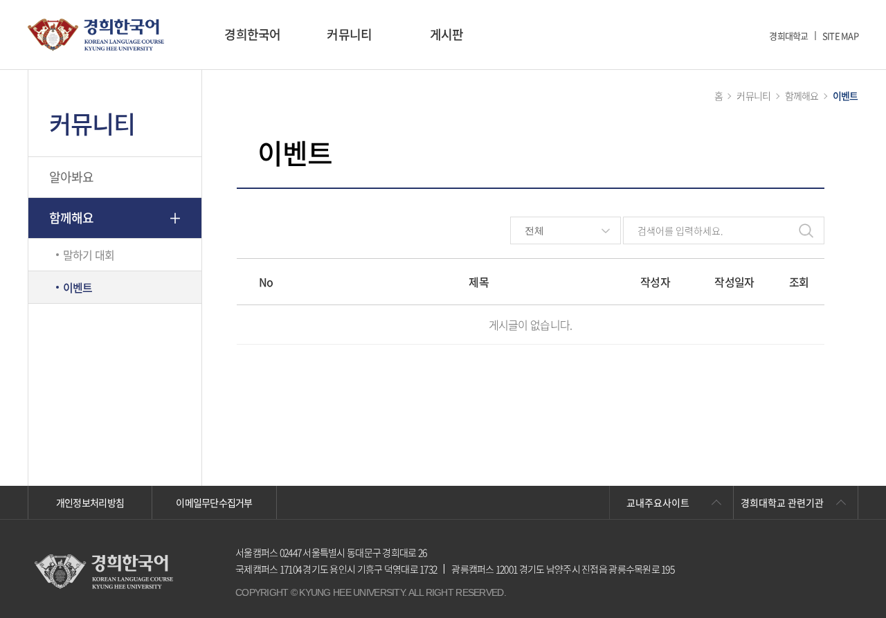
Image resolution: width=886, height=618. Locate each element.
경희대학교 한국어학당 (96, 35)
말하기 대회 (89, 254)
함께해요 (71, 217)
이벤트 (78, 287)
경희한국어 (252, 34)
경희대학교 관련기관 (782, 502)
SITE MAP (840, 35)
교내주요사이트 (657, 502)
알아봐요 (71, 176)
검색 (806, 230)
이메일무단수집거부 (214, 502)
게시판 (447, 34)
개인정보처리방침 (90, 502)
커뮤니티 (349, 34)
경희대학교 (788, 35)
